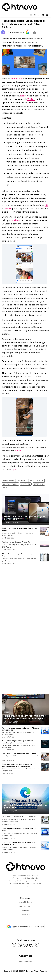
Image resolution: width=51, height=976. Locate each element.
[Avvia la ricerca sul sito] (47, 15)
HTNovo (26, 971)
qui (14, 469)
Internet (22, 480)
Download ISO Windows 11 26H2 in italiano (19, 817)
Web (5, 488)
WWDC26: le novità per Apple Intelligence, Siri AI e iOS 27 (25, 517)
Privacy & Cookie (25, 906)
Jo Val (8, 32)
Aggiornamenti (10, 513)
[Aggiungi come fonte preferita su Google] (27, 32)
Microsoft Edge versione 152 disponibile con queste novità (25, 806)
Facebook (15, 220)
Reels (23, 95)
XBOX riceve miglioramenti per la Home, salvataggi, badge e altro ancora (17, 742)
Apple (7, 712)
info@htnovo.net (25, 961)
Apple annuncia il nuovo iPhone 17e (16, 542)
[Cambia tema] (35, 15)
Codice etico (25, 915)
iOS (46, 205)
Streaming (38, 484)
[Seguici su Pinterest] (37, 945)
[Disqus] (25, 598)
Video (18, 450)
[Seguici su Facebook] (39, 15)
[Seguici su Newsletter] (25, 945)
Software (25, 484)
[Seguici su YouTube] (31, 945)
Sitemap (25, 910)
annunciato (17, 78)
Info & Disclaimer (25, 902)
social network (10, 484)
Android (8, 208)
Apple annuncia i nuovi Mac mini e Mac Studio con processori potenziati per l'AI (25, 717)
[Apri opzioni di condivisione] (34, 32)
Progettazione (36, 480)
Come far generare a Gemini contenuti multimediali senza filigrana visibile (17, 765)
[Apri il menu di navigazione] (31, 15)
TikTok (31, 99)
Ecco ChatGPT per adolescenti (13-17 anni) (19, 753)
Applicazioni (8, 480)
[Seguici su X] (43, 15)
